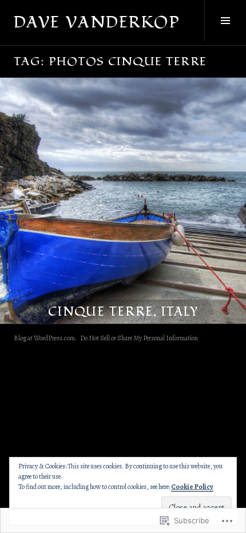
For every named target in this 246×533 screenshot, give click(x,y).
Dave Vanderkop (97, 22)
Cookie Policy (192, 486)
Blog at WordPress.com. (45, 338)
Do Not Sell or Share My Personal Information (139, 338)
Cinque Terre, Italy (123, 311)
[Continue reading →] (123, 201)
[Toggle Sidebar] (225, 20)
